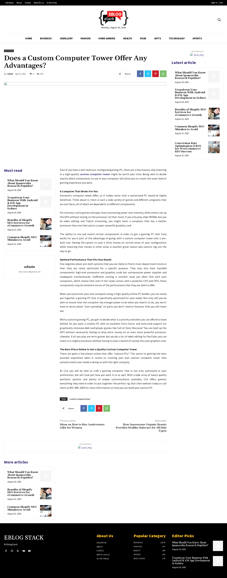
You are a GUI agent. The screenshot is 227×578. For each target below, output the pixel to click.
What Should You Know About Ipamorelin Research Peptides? (22, 183)
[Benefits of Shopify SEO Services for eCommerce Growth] (46, 224)
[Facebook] (140, 73)
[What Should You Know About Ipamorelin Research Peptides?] (46, 184)
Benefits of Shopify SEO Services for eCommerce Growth (20, 223)
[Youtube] (29, 551)
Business (9, 51)
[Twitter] (148, 73)
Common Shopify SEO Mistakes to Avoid (22, 239)
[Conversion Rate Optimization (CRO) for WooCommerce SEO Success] (214, 147)
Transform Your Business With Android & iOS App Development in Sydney (190, 94)
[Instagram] (12, 551)
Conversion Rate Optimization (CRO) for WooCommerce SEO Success (188, 147)
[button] (219, 20)
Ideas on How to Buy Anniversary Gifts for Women (82, 426)
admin (10, 73)
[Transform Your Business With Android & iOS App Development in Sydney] (46, 201)
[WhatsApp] (163, 73)
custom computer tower (79, 399)
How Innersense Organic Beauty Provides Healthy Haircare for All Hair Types (141, 428)
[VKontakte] (24, 551)
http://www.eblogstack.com (29, 272)
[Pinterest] (155, 73)
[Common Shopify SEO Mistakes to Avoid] (46, 241)
